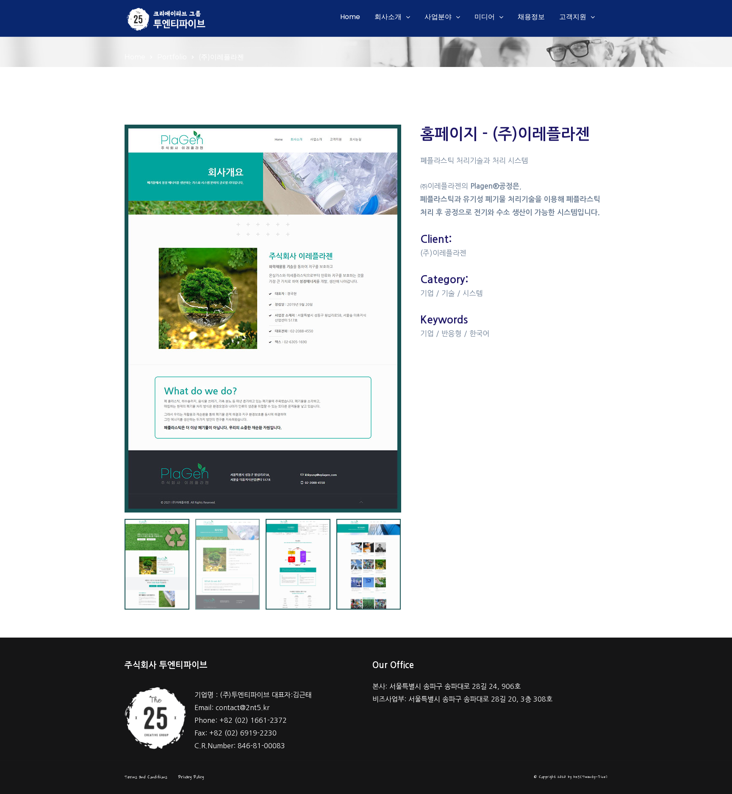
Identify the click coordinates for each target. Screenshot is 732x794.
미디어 (484, 17)
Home (350, 17)
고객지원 (572, 17)
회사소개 (388, 17)
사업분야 (438, 17)
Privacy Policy (191, 777)
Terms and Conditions (146, 777)
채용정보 (531, 17)
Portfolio (172, 57)
